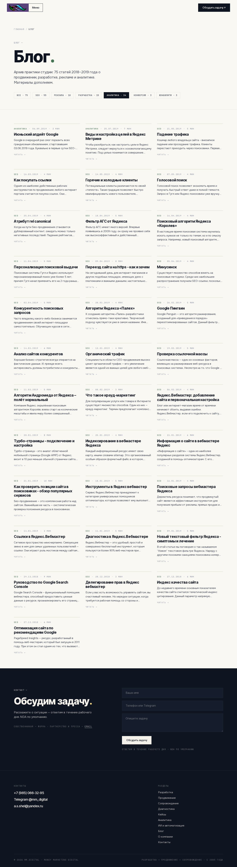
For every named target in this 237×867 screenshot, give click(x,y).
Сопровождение (168, 803)
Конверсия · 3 (143, 95)
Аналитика (164, 820)
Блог (161, 831)
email (88, 726)
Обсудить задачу (136, 740)
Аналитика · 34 (116, 95)
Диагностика (166, 809)
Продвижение (167, 798)
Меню (35, 7)
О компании (165, 836)
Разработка (165, 792)
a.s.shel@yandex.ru (28, 806)
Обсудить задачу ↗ (214, 7)
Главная (19, 29)
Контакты (164, 842)
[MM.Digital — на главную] (17, 7)
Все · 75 (22, 95)
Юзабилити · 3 (168, 95)
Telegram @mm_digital (30, 799)
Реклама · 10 (62, 95)
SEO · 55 (41, 95)
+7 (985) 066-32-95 (29, 793)
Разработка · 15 (88, 95)
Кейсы (162, 814)
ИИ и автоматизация (171, 825)
